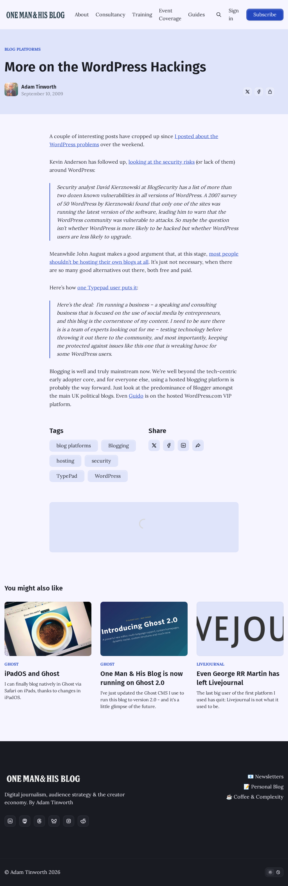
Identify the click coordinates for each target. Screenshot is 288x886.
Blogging (118, 445)
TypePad (67, 476)
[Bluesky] (54, 821)
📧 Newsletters (266, 776)
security (101, 460)
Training (142, 14)
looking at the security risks (162, 162)
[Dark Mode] (274, 872)
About (82, 14)
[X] (247, 91)
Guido (136, 396)
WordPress (108, 476)
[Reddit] (83, 821)
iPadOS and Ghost (31, 674)
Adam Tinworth (38, 87)
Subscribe (264, 14)
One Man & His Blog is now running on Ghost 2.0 (141, 678)
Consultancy (110, 14)
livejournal (210, 664)
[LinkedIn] (183, 445)
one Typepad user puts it (107, 287)
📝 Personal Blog (264, 786)
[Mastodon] (24, 821)
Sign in (234, 14)
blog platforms (22, 49)
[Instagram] (68, 821)
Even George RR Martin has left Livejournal (238, 678)
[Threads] (39, 821)
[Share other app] (270, 91)
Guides (196, 14)
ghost (11, 664)
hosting (65, 460)
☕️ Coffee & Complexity (255, 796)
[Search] (219, 14)
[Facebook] (258, 91)
